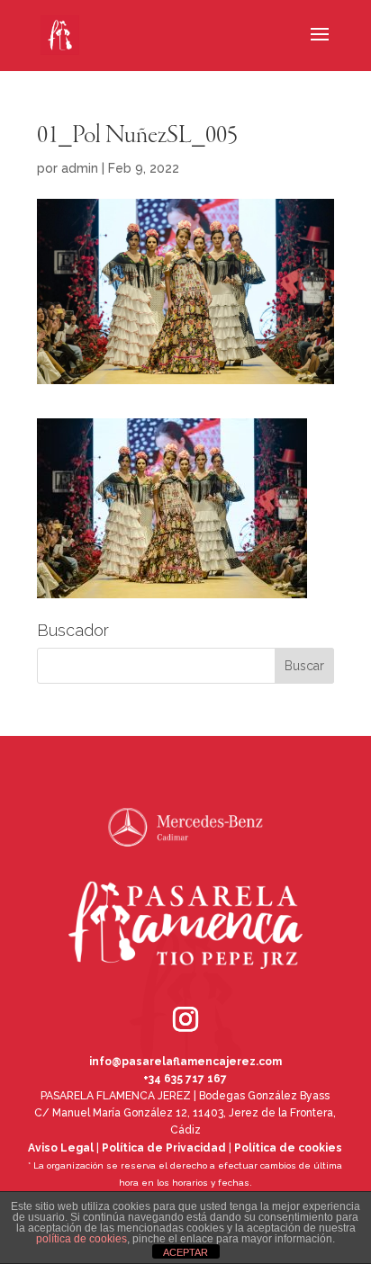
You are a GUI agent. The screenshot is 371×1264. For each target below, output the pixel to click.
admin (79, 168)
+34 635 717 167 (185, 1078)
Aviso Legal (61, 1148)
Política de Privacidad (164, 1148)
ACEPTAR (185, 1252)
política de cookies (81, 1239)
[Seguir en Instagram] (160, 994)
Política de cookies (288, 1148)
